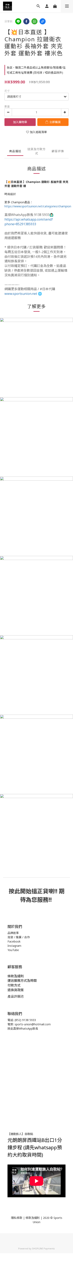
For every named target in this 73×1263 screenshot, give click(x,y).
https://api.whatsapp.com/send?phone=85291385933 (28, 221)
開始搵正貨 (34, 891)
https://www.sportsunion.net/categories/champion (37, 206)
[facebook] (26, 21)
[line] (18, 21)
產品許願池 (16, 996)
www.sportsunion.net (20, 293)
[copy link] (43, 21)
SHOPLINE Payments (43, 1248)
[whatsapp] (34, 21)
